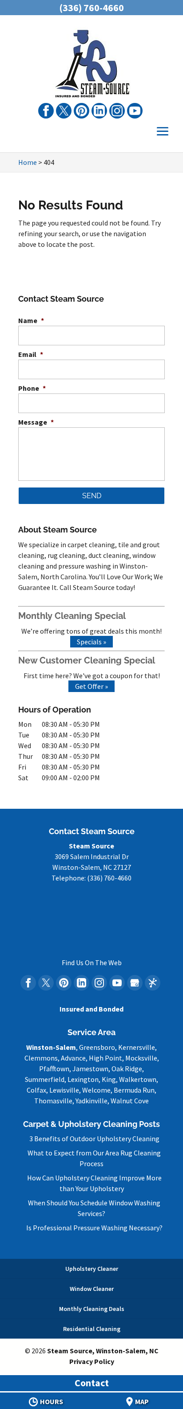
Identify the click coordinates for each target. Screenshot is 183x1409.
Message (36, 422)
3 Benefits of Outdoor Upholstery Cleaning (94, 1138)
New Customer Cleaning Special (86, 660)
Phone (32, 388)
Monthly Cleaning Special (72, 615)
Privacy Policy (91, 1361)
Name (31, 320)
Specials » (91, 641)
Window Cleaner (92, 1289)
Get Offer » (91, 686)
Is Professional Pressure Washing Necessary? (94, 1227)
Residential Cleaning (91, 1329)
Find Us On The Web (92, 962)
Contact (92, 1382)
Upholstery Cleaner (91, 1269)
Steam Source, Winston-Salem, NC (103, 1350)
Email (30, 354)
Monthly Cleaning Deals (91, 1309)
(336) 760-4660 (91, 7)
